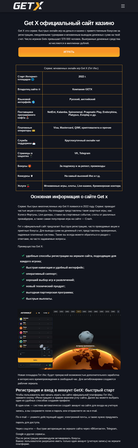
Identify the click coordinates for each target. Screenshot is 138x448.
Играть (69, 51)
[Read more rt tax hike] (38, 6)
